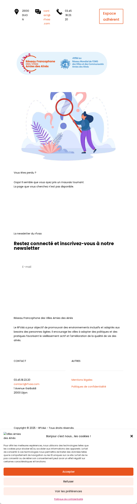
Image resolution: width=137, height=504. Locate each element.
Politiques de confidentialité (89, 386)
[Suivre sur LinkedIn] (80, 12)
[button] (131, 436)
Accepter (68, 472)
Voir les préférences (68, 491)
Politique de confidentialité (68, 499)
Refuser (68, 481)
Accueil (24, 198)
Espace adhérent (111, 16)
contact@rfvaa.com (26, 384)
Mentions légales (82, 380)
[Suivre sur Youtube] (88, 12)
